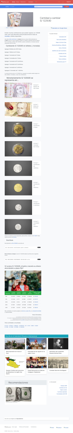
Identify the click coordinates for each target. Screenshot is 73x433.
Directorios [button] (23, 1)
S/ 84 (28, 325)
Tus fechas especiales (62, 391)
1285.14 (36, 307)
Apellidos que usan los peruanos (59, 50)
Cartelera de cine (63, 387)
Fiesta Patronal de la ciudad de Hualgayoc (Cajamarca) (36, 371)
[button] (35, 2)
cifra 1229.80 (15, 243)
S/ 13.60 (6, 327)
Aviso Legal (14, 426)
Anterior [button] (7, 27)
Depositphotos (19, 418)
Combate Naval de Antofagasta (57, 370)
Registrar (68, 1)
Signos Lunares (63, 389)
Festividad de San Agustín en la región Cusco (36, 352)
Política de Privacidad (24, 426)
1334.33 (36, 302)
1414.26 (36, 296)
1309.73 (36, 304)
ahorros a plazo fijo (26, 310)
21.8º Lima (61, 1)
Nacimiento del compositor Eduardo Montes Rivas (56, 352)
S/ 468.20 (16, 325)
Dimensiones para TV (61, 61)
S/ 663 (32, 325)
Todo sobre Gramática (61, 39)
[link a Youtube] (66, 427)
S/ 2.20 (6, 325)
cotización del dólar (37, 310)
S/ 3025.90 (21, 325)
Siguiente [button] (11, 27)
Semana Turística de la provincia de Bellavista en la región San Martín (15, 372)
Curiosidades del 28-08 (62, 393)
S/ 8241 (36, 325)
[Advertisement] (58, 405)
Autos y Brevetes (62, 47)
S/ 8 (26, 325)
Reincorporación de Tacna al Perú (13, 352)
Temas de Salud (62, 56)
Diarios (13, 1)
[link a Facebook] (58, 427)
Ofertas (14, 237)
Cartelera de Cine (62, 53)
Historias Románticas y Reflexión (59, 45)
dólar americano (12, 39)
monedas (7, 36)
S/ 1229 (35, 235)
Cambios (7, 6)
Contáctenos (33, 426)
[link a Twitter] (52, 427)
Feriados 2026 (64, 385)
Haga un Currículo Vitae (61, 42)
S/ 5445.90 (21, 327)
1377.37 (36, 299)
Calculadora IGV (62, 36)
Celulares (66, 6)
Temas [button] (17, 1)
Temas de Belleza (62, 59)
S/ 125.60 (11, 327)
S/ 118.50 (11, 325)
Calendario (30, 1)
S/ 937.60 (16, 327)
